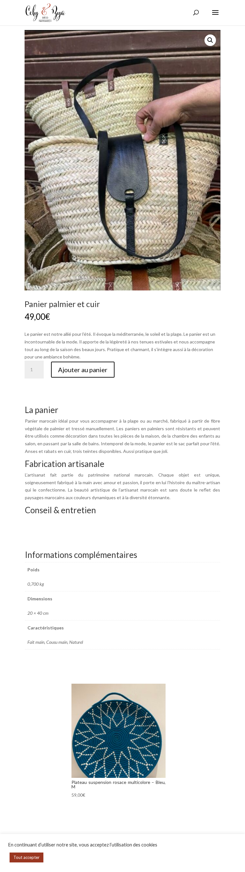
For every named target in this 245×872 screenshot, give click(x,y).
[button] (210, 40)
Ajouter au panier (83, 369)
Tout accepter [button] (26, 857)
